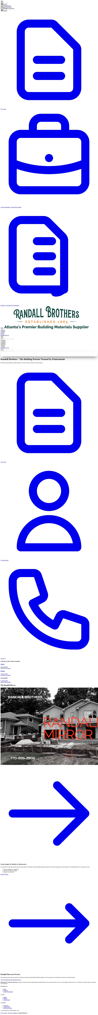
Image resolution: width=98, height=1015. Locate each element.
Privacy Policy (4, 1013)
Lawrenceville (6, 1000)
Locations (3, 331)
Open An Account (7, 1008)
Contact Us (6, 1005)
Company (3, 330)
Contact (2, 334)
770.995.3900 (11, 8)
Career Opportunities (8, 991)
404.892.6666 (8, 6)
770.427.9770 (8, 7)
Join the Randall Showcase (15, 979)
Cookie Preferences (23, 1013)
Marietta (5, 998)
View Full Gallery (5, 979)
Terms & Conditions (12, 1013)
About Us (5, 990)
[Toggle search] (2, 337)
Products (3, 332)
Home (4, 989)
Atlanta (5, 997)
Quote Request (6, 1006)
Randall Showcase (5, 335)
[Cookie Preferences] (2, 2)
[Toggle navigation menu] (2, 328)
